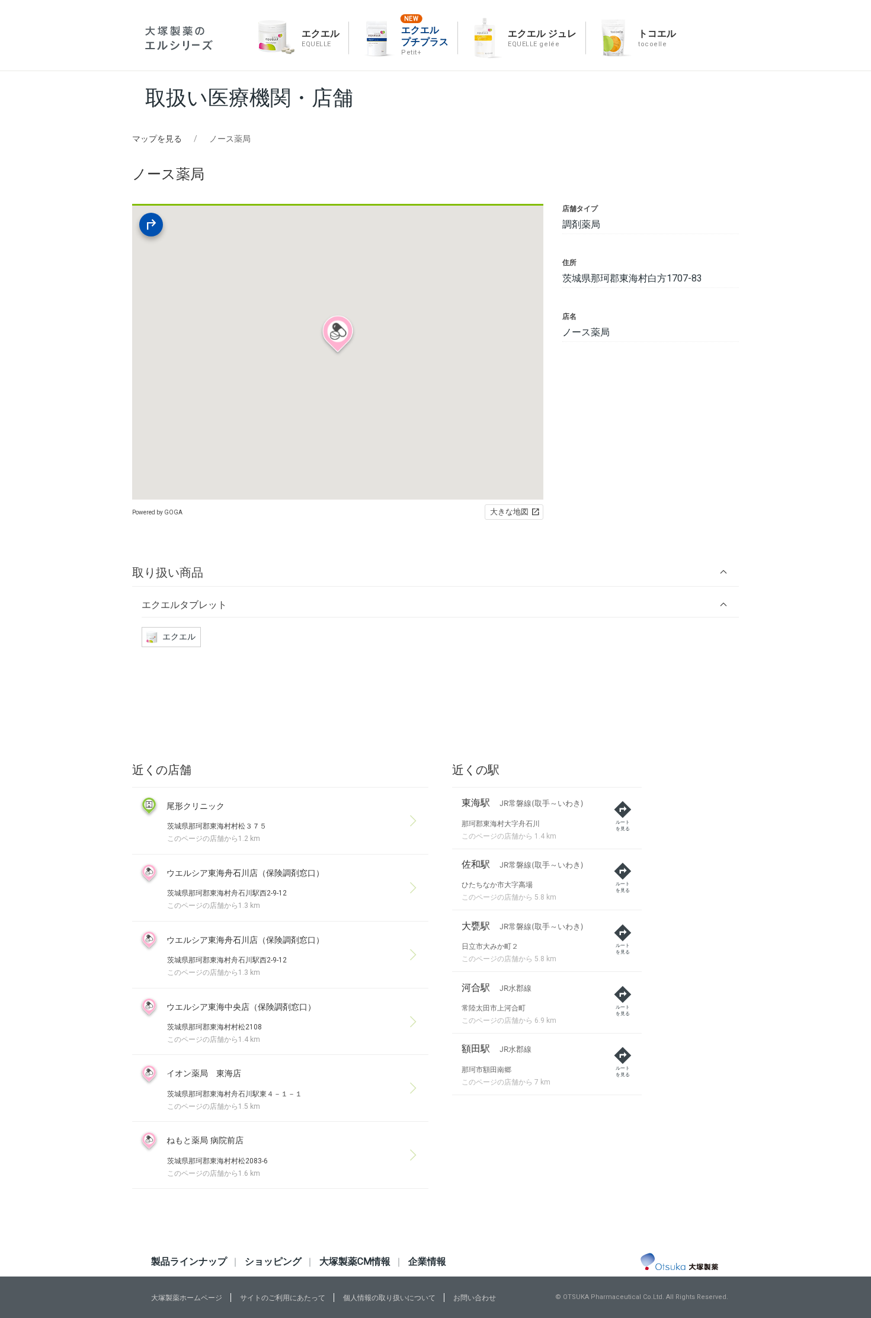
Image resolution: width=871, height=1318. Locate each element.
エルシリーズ (179, 38)
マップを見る (157, 138)
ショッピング (273, 1261)
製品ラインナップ (189, 1261)
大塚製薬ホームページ (186, 1298)
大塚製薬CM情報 (354, 1261)
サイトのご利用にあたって (282, 1298)
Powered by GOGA (157, 512)
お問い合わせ (474, 1298)
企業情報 (427, 1261)
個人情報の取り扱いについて (389, 1298)
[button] (435, 572)
